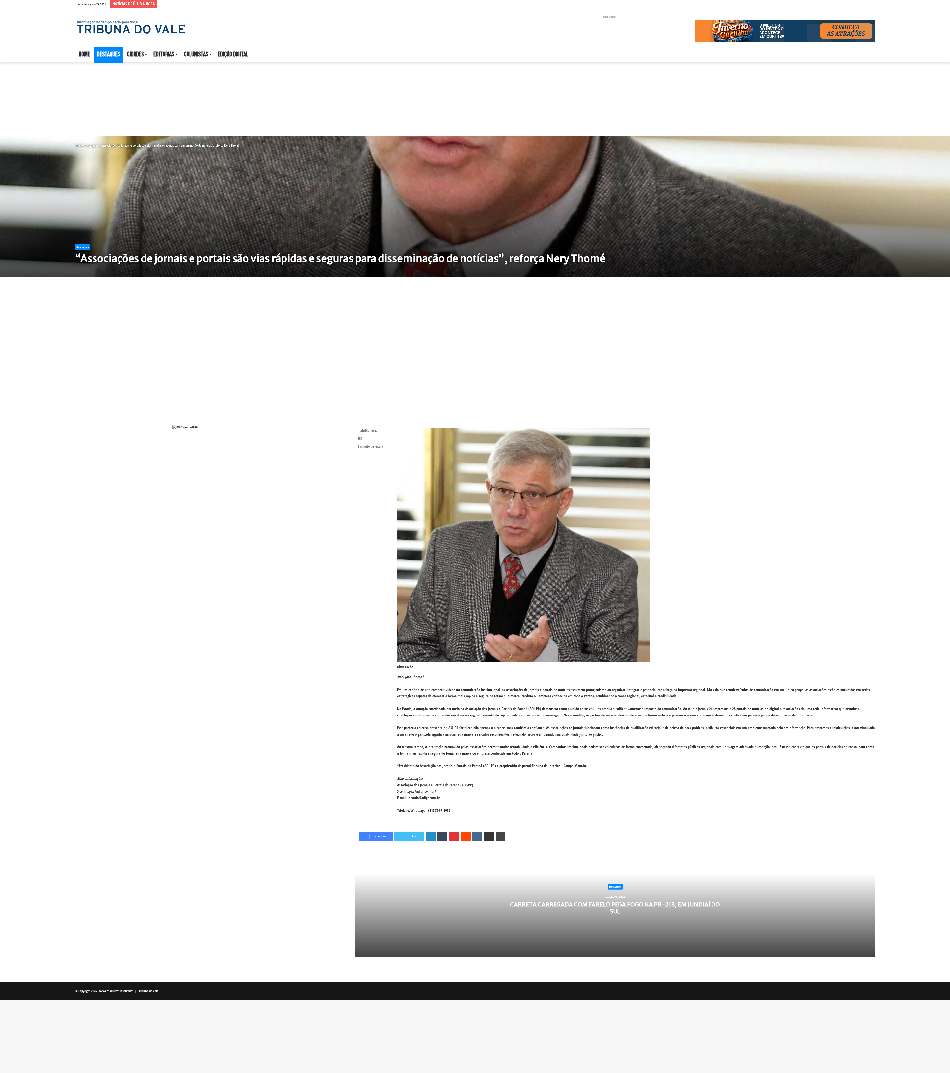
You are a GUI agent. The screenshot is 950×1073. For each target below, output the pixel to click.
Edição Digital (233, 54)
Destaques (108, 54)
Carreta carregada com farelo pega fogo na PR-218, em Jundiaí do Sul (615, 908)
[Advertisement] (148, 99)
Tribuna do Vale (148, 991)
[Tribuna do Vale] (130, 27)
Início (79, 145)
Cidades (135, 54)
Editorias (163, 54)
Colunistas (196, 54)
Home (84, 54)
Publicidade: (609, 16)
